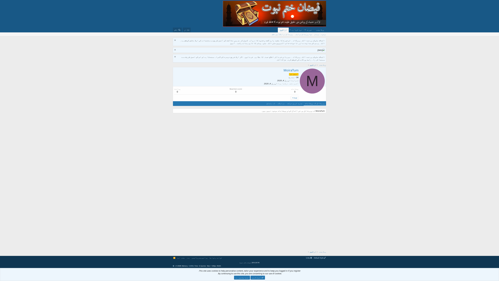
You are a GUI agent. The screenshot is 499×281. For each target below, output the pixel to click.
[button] (305, 30)
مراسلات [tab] (281, 103)
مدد (188, 258)
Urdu (308, 258)
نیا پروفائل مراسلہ (303, 34)
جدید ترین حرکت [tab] (294, 103)
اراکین (283, 30)
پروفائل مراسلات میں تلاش (282, 34)
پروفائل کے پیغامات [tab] (315, 103)
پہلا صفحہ (320, 30)
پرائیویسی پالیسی (200, 258)
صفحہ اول (181, 258)
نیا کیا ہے (297, 30)
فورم (309, 30)
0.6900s (191, 266)
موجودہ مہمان (320, 34)
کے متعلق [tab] (270, 103)
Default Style (319, 258)
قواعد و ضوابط (216, 258)
